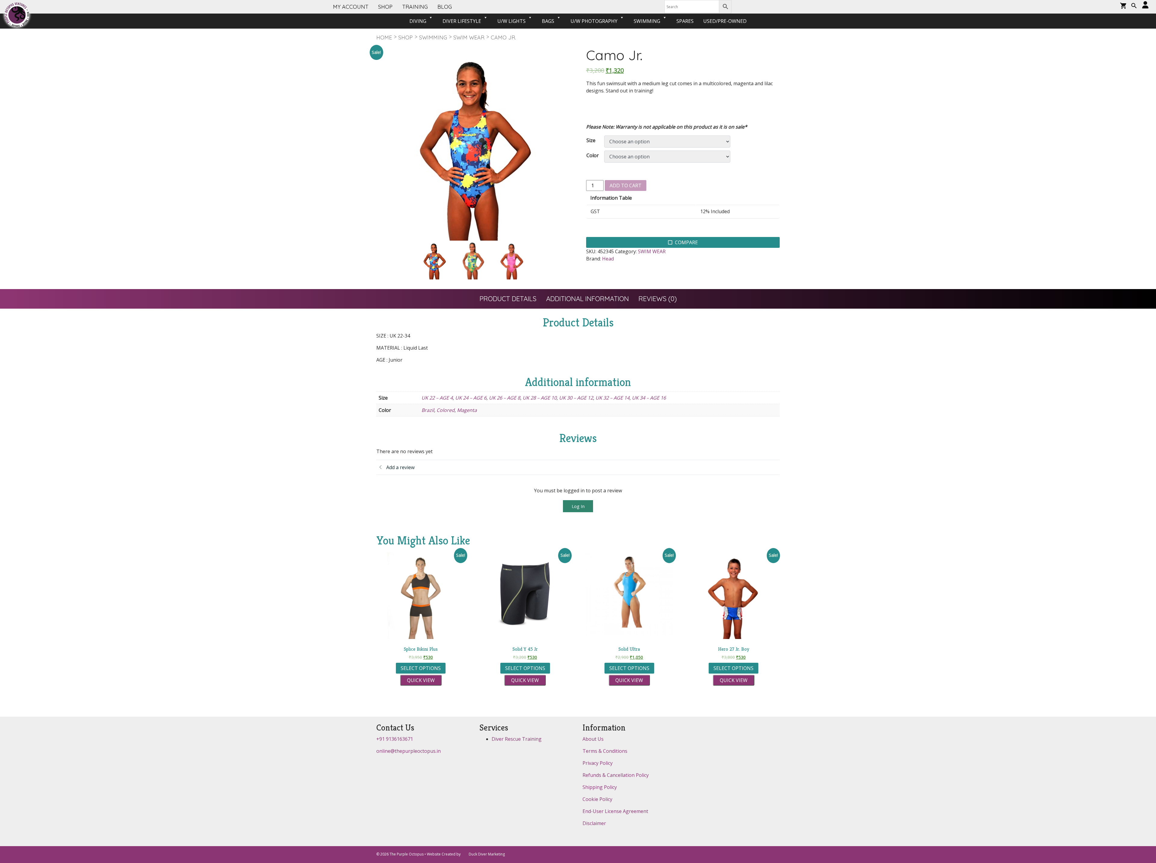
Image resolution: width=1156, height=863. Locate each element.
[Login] (1145, 5)
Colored (446, 410)
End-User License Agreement (615, 811)
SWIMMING (647, 21)
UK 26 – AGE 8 (504, 397)
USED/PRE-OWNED (725, 21)
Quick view (421, 680)
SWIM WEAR (468, 37)
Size (590, 140)
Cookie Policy (597, 799)
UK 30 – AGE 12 (576, 397)
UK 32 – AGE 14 (612, 397)
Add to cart (626, 185)
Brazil (427, 410)
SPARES (685, 21)
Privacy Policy (598, 763)
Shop (405, 37)
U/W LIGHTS (511, 21)
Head (608, 258)
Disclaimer (594, 823)
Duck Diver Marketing (487, 854)
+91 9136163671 (394, 739)
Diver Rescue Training (517, 739)
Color (592, 155)
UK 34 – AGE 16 (649, 397)
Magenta (467, 410)
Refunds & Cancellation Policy (616, 775)
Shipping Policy (600, 787)
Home (384, 37)
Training (415, 6)
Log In (578, 506)
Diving (417, 21)
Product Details (508, 298)
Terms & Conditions (605, 751)
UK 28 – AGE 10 (540, 397)
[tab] (508, 298)
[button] (1134, 6)
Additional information (587, 298)
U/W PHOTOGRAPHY (593, 21)
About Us (593, 739)
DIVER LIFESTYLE (462, 21)
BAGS (548, 21)
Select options (421, 668)
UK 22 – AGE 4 (437, 397)
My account (350, 6)
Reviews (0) (658, 298)
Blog (444, 6)
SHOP (385, 6)
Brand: (593, 258)
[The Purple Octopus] (17, 14)
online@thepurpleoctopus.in (408, 751)
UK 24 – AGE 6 (470, 397)
